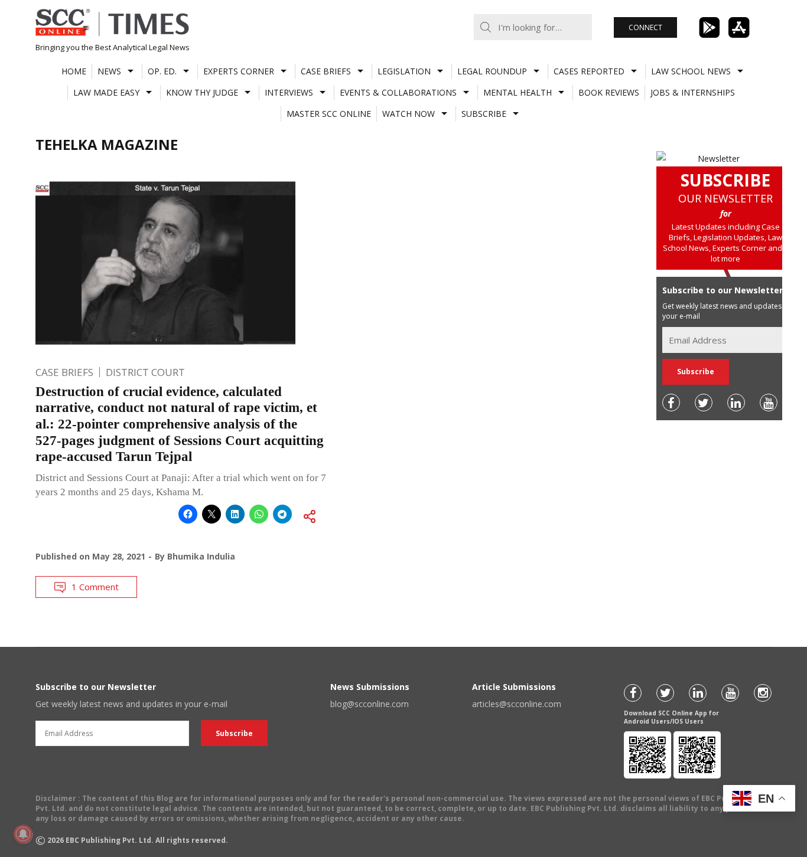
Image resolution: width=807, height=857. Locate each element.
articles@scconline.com (516, 703)
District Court (145, 372)
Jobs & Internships (692, 92)
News (109, 71)
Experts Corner (238, 71)
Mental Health (517, 92)
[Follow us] (671, 402)
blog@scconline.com (369, 703)
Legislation (404, 71)
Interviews (289, 92)
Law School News (691, 71)
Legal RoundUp (492, 71)
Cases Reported (589, 71)
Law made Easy (106, 92)
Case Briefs (326, 71)
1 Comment (95, 587)
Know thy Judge (202, 92)
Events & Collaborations (398, 92)
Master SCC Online (329, 113)
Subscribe (483, 113)
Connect (645, 27)
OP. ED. (162, 71)
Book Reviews (608, 92)
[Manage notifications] (23, 834)
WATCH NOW (408, 113)
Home (73, 71)
